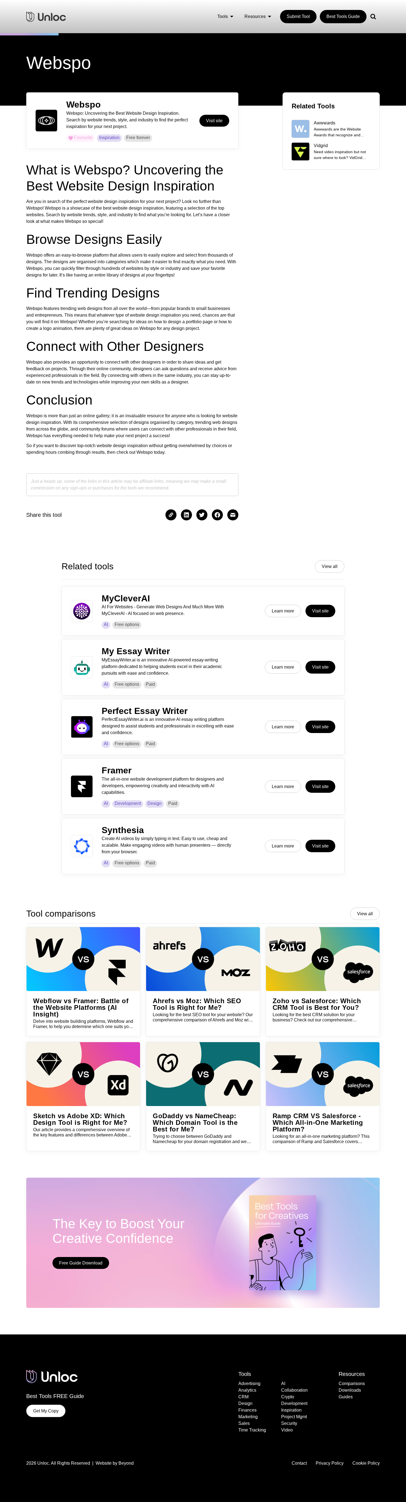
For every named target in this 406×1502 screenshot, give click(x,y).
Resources (352, 1374)
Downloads (350, 1390)
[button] (225, 16)
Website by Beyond (115, 1463)
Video (287, 1430)
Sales (244, 1423)
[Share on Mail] (232, 514)
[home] (46, 16)
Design (154, 803)
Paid (150, 684)
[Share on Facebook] (201, 514)
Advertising (249, 1383)
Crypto (287, 1396)
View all (330, 566)
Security (289, 1423)
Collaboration (294, 1390)
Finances (247, 1410)
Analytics (247, 1390)
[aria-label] (186, 514)
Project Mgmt (294, 1416)
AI (106, 624)
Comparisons (352, 1383)
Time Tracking (252, 1430)
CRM (243, 1396)
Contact (299, 1463)
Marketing (248, 1416)
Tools (244, 1374)
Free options (127, 624)
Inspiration (291, 1410)
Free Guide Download (80, 1263)
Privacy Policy (330, 1463)
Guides (346, 1396)
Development (128, 803)
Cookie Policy (366, 1463)
